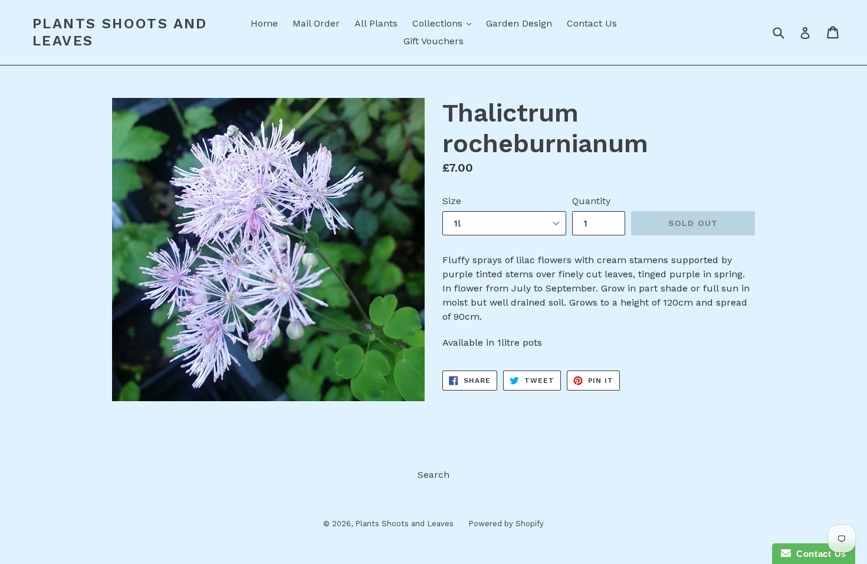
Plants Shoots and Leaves (120, 32)
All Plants (376, 23)
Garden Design (519, 23)
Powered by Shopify (506, 523)
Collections (444, 23)
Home (264, 23)
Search (433, 474)
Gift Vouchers (433, 41)
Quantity (591, 200)
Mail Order (316, 23)
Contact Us (592, 23)
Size (451, 200)
